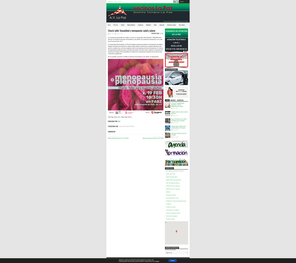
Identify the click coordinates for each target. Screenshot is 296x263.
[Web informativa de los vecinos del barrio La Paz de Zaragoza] (148, 21)
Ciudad (122, 25)
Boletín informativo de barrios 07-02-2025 (153, 138)
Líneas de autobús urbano (173, 213)
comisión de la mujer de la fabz (126, 126)
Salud (155, 25)
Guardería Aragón (171, 195)
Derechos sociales (171, 25)
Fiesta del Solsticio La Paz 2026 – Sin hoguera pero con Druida (179, 120)
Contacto (120, 1)
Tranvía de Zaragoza (171, 216)
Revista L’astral (170, 219)
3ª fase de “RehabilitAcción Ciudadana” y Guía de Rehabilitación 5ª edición (177, 104)
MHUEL (168, 192)
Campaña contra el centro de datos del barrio (179, 112)
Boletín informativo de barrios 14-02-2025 (118, 138)
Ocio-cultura (182, 25)
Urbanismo (140, 25)
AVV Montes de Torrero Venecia (175, 171)
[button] (176, 231)
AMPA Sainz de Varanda (173, 189)
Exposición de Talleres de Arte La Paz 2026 (179, 134)
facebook (174, 1)
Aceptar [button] (173, 260)
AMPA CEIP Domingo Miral (173, 180)
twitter (177, 1)
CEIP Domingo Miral (171, 177)
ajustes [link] (157, 261)
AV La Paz (116, 25)
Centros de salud (170, 207)
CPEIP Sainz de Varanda (173, 186)
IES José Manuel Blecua (173, 183)
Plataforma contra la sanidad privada (176, 201)
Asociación (110, 1)
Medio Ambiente (131, 25)
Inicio (109, 25)
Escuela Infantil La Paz (172, 198)
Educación (162, 25)
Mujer (113, 33)
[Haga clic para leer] (167, 105)
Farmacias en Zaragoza (172, 210)
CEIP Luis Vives (170, 174)
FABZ (115, 1)
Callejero (168, 204)
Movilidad (148, 25)
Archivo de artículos (170, 249)
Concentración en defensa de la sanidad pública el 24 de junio (178, 127)
